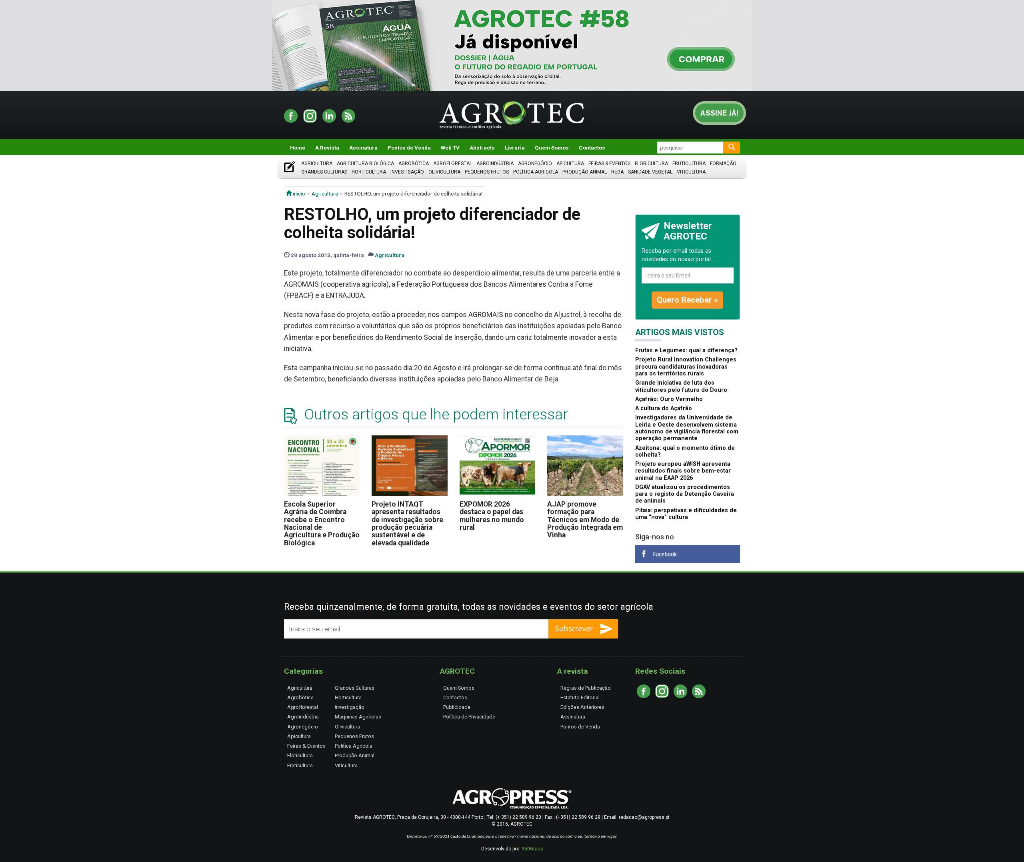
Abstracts (482, 147)
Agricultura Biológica (365, 163)
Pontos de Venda (409, 147)
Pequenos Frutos (487, 172)
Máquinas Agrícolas (358, 717)
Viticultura (691, 172)
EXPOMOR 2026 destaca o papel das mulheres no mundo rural (492, 515)
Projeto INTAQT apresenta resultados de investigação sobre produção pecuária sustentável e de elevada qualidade (407, 523)
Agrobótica (413, 163)
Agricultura (316, 163)
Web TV (450, 147)
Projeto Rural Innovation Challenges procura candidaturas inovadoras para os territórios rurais (685, 366)
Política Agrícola (535, 172)
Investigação (407, 172)
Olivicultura (444, 172)
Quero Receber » (687, 300)
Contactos (592, 147)
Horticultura (369, 172)
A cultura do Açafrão (663, 408)
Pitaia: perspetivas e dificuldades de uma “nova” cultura (686, 514)
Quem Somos (552, 147)
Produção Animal (584, 172)
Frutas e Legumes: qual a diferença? (686, 350)
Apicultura (570, 163)
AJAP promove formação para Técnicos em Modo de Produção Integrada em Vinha (585, 519)
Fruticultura (689, 163)
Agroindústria (495, 163)
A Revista (327, 147)
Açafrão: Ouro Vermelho (669, 399)
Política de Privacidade (469, 717)
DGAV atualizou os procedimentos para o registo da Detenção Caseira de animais (684, 494)
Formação (723, 163)
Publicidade (456, 707)
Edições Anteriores (582, 707)
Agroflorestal (452, 163)
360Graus (532, 849)
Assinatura (363, 147)
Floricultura (651, 163)
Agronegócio (535, 163)
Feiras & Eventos (609, 163)
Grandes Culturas (324, 172)
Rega (617, 172)
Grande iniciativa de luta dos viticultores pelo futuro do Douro (681, 386)
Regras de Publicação (585, 688)
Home (297, 147)
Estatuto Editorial (580, 697)
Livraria (515, 147)
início (298, 193)
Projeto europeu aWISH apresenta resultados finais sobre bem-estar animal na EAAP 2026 (683, 471)
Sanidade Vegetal (650, 172)
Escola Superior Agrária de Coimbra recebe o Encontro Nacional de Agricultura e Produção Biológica (322, 523)
